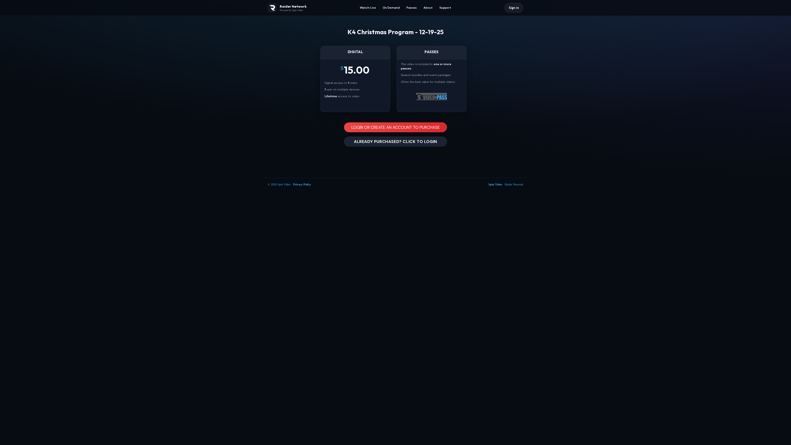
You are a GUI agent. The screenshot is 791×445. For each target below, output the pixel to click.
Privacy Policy (302, 184)
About (428, 7)
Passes (411, 7)
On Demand (391, 7)
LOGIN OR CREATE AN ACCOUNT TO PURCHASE (395, 127)
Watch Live (368, 7)
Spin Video (495, 184)
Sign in (514, 8)
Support (445, 7)
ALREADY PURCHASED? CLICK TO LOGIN (395, 141)
